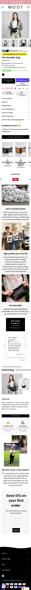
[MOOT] (16, 7)
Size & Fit (5, 102)
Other (3, 564)
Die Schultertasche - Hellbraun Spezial (20, 163)
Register (16, 530)
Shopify (19, 580)
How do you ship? (7, 113)
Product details (7, 98)
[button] (4, 346)
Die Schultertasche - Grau (7, 162)
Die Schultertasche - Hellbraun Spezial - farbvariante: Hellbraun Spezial (20, 159)
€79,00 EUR (7, 166)
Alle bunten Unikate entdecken (15, 137)
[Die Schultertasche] (5, 43)
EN (25, 588)
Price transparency (8, 109)
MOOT (7, 580)
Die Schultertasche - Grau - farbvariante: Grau (7, 159)
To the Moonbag (15, 416)
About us (4, 553)
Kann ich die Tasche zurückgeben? (13, 120)
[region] (15, 346)
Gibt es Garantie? (7, 116)
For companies (6, 570)
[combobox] (25, 588)
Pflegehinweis (6, 105)
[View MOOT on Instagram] (3, 576)
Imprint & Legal (6, 559)
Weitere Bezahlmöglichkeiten (23, 84)
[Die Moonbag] (12, 384)
